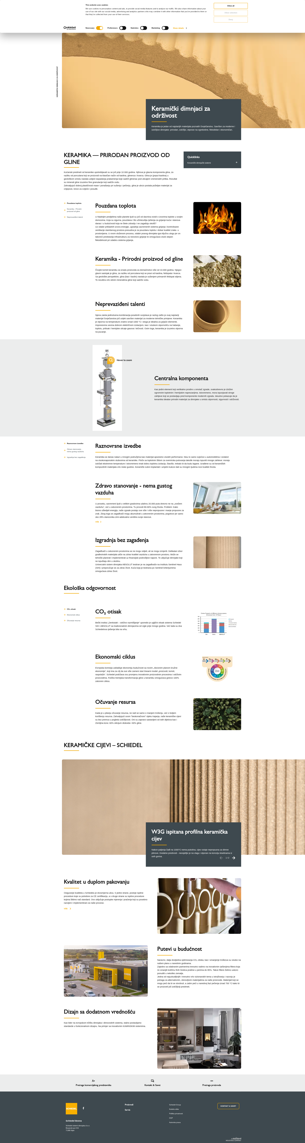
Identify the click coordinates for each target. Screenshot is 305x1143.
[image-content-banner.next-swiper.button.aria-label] (233, 858)
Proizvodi (129, 1104)
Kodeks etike (174, 1109)
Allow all (230, 6)
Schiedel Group (175, 1105)
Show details (178, 28)
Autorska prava (175, 1122)
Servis (127, 1110)
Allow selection (230, 13)
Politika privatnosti (176, 1114)
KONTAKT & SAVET (228, 1106)
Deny (231, 19)
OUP (171, 1118)
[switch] (122, 28)
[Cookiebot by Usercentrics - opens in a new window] (69, 28)
